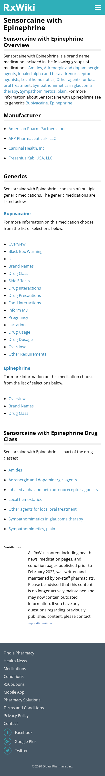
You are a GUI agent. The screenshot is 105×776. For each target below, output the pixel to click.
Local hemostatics (37, 79)
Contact (11, 723)
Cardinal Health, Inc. (27, 148)
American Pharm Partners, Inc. (37, 128)
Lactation (17, 324)
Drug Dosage (21, 339)
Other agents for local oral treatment (43, 509)
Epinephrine (61, 103)
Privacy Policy (16, 715)
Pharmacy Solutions (22, 700)
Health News (15, 661)
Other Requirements (27, 354)
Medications (15, 668)
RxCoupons (14, 684)
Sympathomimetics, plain (43, 91)
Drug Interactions (25, 288)
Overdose (17, 346)
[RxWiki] (19, 7)
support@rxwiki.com (41, 623)
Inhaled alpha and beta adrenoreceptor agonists (53, 489)
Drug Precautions (25, 295)
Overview (17, 244)
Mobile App (14, 692)
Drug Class (18, 273)
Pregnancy (18, 317)
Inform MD (18, 310)
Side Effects (19, 280)
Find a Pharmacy (19, 653)
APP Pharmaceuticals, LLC (32, 138)
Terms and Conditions (24, 707)
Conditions (14, 676)
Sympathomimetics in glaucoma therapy (46, 519)
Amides (35, 67)
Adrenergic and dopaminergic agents (43, 480)
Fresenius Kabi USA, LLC (30, 158)
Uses (13, 258)
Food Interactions (25, 302)
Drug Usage (19, 332)
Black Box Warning (25, 251)
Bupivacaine (37, 103)
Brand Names (21, 266)
